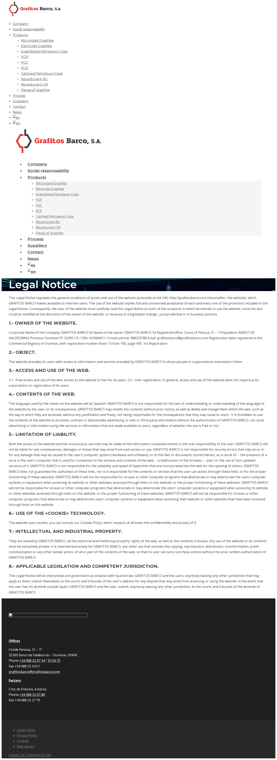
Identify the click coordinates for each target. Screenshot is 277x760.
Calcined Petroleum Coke (42, 74)
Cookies (23, 741)
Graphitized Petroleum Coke (44, 51)
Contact (19, 107)
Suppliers (20, 101)
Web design (26, 746)
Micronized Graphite (37, 40)
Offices (14, 641)
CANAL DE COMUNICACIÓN (30, 755)
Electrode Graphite (36, 46)
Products (20, 35)
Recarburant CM (34, 84)
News (17, 112)
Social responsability (29, 29)
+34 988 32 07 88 (32, 694)
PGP (24, 57)
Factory (15, 680)
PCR (24, 68)
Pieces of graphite (35, 90)
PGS (24, 63)
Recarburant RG (34, 79)
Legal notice (26, 730)
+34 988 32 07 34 (32, 660)
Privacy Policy (27, 735)
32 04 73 (54, 660)
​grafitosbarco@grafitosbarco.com (34, 671)
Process (19, 96)
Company (20, 24)
